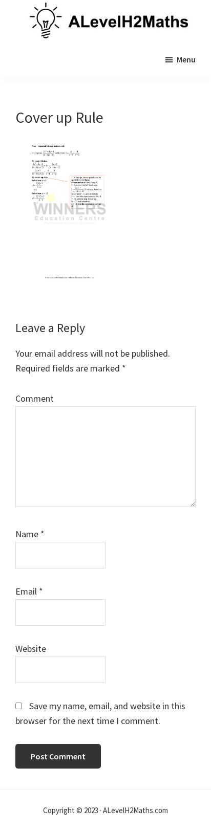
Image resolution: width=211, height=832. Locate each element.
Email (29, 591)
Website (30, 648)
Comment (34, 398)
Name (30, 534)
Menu (186, 59)
